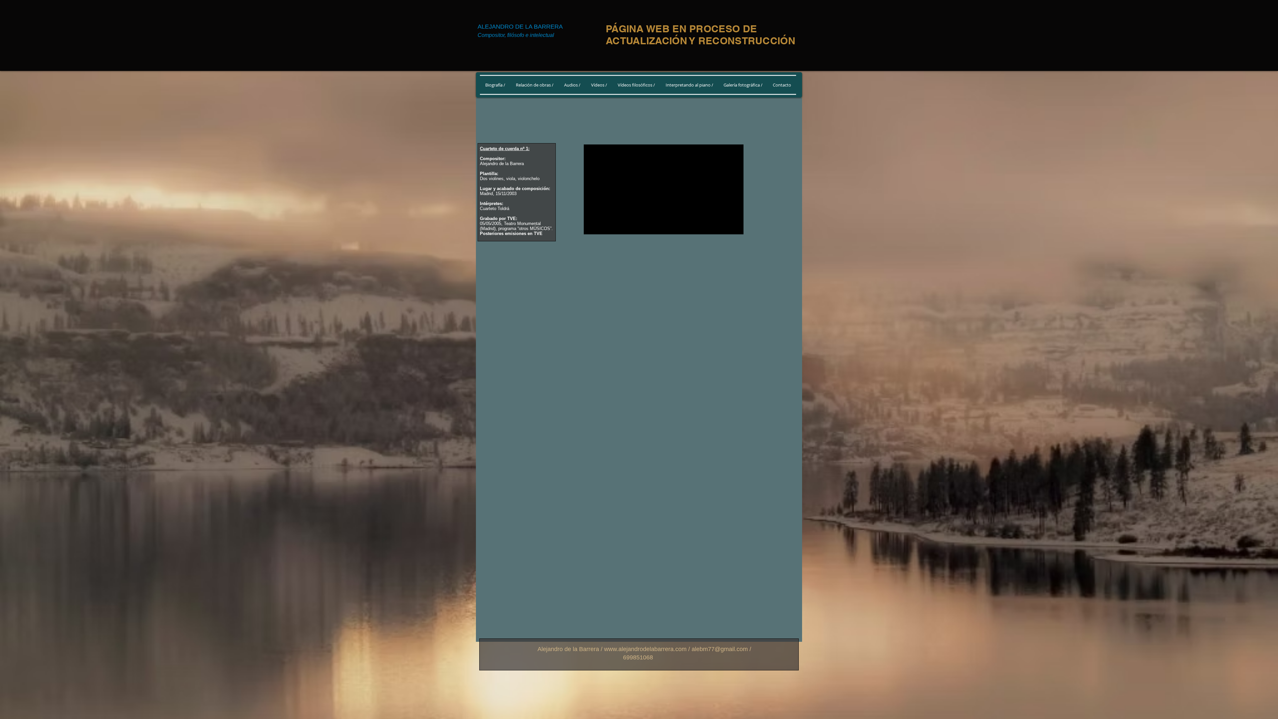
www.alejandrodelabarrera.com (645, 649)
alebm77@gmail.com (720, 649)
